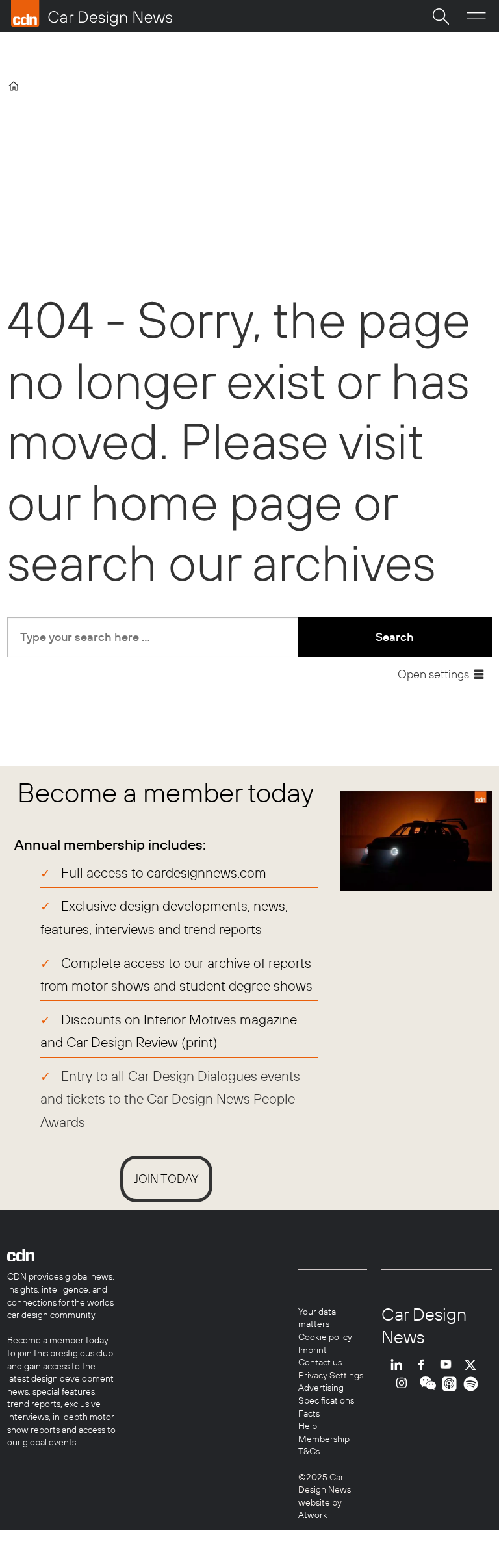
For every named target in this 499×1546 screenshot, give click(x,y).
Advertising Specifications (326, 1394)
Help (307, 1426)
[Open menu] (476, 16)
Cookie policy (325, 1337)
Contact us (320, 1362)
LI (399, 1364)
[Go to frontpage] (91, 13)
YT (449, 1364)
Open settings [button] (433, 673)
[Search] (441, 16)
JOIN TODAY (166, 1178)
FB (424, 1364)
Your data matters (317, 1318)
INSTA (405, 1384)
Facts (309, 1413)
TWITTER (473, 1364)
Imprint (312, 1350)
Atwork (312, 1515)
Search (395, 636)
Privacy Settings (330, 1375)
